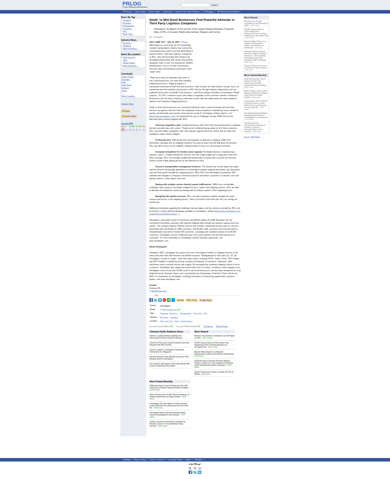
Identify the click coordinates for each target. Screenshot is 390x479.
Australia (125, 79)
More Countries (128, 96)
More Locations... (130, 66)
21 (126, 129)
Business (127, 23)
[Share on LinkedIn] (160, 300)
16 (144, 129)
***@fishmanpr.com (158, 291)
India (124, 82)
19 (133, 129)
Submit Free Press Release (187, 11)
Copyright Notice (175, 459)
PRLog (184, 42)
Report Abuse (222, 326)
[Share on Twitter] (155, 300)
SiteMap (126, 459)
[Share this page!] (195, 473)
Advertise (198, 459)
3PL (125, 31)
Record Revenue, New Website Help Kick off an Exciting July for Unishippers (169, 358)
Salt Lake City (129, 57)
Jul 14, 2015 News (252, 137)
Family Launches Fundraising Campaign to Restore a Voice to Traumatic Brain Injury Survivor (167, 424)
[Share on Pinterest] (164, 300)
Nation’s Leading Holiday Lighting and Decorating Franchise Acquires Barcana (166, 337)
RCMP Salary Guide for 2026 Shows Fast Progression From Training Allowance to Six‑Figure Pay (211, 345)
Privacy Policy (140, 459)
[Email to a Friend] (173, 300)
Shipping (127, 20)
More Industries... (131, 48)
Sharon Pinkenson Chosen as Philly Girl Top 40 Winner (256, 67)
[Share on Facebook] (151, 300)
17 (140, 129)
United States (129, 63)
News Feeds (154, 11)
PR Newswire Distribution (228, 11)
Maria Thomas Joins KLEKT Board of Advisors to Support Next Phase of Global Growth (170, 396)
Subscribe (167, 11)
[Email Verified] (179, 309)
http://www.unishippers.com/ (162, 116)
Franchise (127, 29)
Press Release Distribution (135, 7)
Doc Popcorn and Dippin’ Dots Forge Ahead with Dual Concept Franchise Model (170, 365)
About (188, 459)
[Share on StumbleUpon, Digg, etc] (169, 300)
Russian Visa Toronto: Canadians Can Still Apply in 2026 (256, 23)
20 (130, 129)
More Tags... (128, 34)
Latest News (140, 11)
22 (123, 129)
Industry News (127, 104)
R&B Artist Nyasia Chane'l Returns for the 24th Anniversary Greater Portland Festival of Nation (169, 387)
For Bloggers (208, 11)
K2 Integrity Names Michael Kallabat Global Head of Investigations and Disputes (168, 414)
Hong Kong (126, 85)
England (125, 88)
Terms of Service (157, 459)
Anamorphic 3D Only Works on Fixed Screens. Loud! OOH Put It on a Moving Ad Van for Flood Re (169, 406)
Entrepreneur (128, 26)
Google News (206, 300)
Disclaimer (208, 326)
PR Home (127, 11)
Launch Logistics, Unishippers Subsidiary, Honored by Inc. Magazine (167, 351)
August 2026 (127, 123)
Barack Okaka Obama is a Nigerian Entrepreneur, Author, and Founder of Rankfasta (214, 353)
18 (137, 129)
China (124, 91)
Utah (125, 60)
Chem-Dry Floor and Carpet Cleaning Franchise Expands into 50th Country (169, 344)
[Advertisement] (218, 63)
